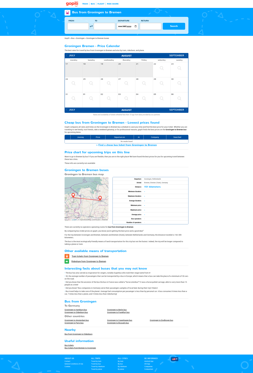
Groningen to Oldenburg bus (76, 312)
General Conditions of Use (74, 364)
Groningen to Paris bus (74, 323)
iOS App (147, 364)
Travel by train (96, 361)
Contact (67, 361)
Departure (123, 21)
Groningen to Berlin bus (117, 309)
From (71, 21)
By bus (120, 364)
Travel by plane (96, 369)
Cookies (67, 366)
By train (120, 361)
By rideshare (122, 366)
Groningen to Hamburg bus (76, 309)
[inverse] (91, 26)
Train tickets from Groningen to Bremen (90, 256)
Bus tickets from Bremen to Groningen (80, 348)
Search (174, 26)
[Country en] (174, 359)
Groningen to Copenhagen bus (119, 320)
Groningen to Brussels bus (118, 323)
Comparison (148, 369)
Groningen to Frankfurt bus (118, 312)
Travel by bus (96, 364)
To (96, 21)
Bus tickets (69, 345)
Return (145, 21)
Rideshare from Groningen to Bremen (88, 261)
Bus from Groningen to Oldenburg (78, 334)
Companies (148, 366)
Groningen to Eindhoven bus (161, 320)
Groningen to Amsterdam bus (77, 320)
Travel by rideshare (98, 366)
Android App (148, 361)
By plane (121, 369)
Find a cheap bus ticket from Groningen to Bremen (127, 145)
